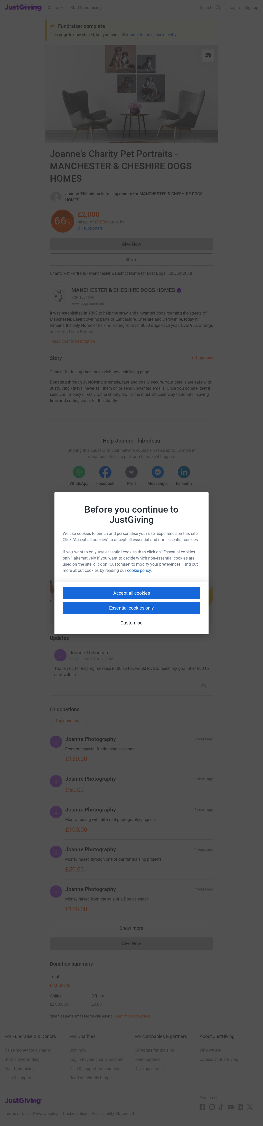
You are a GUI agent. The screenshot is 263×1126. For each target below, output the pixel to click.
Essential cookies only (131, 608)
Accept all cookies (131, 593)
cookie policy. (139, 570)
